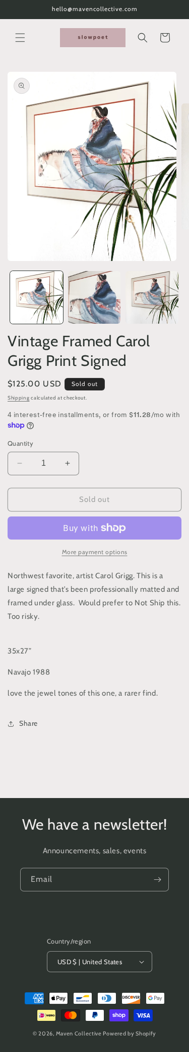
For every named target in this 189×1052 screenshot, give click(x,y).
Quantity (20, 443)
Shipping (19, 397)
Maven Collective (79, 1033)
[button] (20, 38)
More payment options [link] (95, 552)
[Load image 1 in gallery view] (36, 297)
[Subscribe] (157, 879)
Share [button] (28, 723)
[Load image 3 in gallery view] (151, 297)
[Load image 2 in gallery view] (94, 297)
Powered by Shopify (129, 1033)
